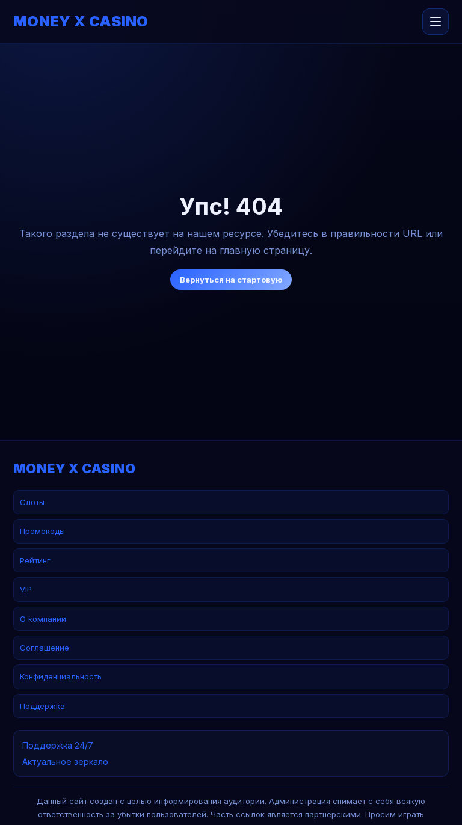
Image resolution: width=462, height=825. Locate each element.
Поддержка (42, 706)
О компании (43, 619)
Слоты (32, 502)
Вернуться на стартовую (231, 279)
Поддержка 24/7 (57, 745)
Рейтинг (35, 560)
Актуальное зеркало (65, 761)
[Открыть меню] (435, 21)
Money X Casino (81, 21)
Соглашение (44, 647)
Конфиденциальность (61, 676)
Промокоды (42, 531)
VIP (26, 589)
